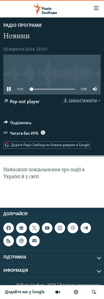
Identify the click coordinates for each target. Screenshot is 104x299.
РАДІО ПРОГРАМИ (22, 25)
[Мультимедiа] (57, 292)
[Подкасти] (76, 292)
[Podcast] (21, 240)
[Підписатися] (34, 240)
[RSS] (8, 240)
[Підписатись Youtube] (47, 228)
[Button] (18, 124)
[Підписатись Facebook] (8, 228)
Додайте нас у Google (25, 292)
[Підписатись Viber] (72, 228)
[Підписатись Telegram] (85, 228)
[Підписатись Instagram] (60, 228)
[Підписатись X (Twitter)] (34, 228)
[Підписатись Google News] (21, 228)
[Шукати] (94, 292)
